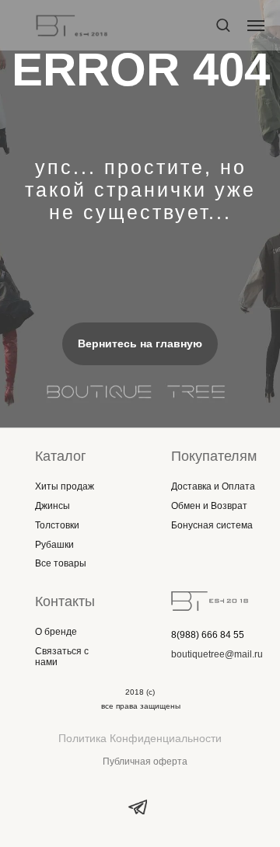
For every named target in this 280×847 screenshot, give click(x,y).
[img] (209, 601)
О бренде (56, 631)
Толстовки (57, 525)
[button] (222, 24)
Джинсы (52, 505)
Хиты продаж (64, 486)
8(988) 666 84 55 (207, 634)
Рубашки (54, 544)
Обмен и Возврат (209, 505)
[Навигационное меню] (255, 25)
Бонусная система (212, 525)
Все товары (60, 563)
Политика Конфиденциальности (140, 738)
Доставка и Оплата (213, 486)
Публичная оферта (145, 761)
